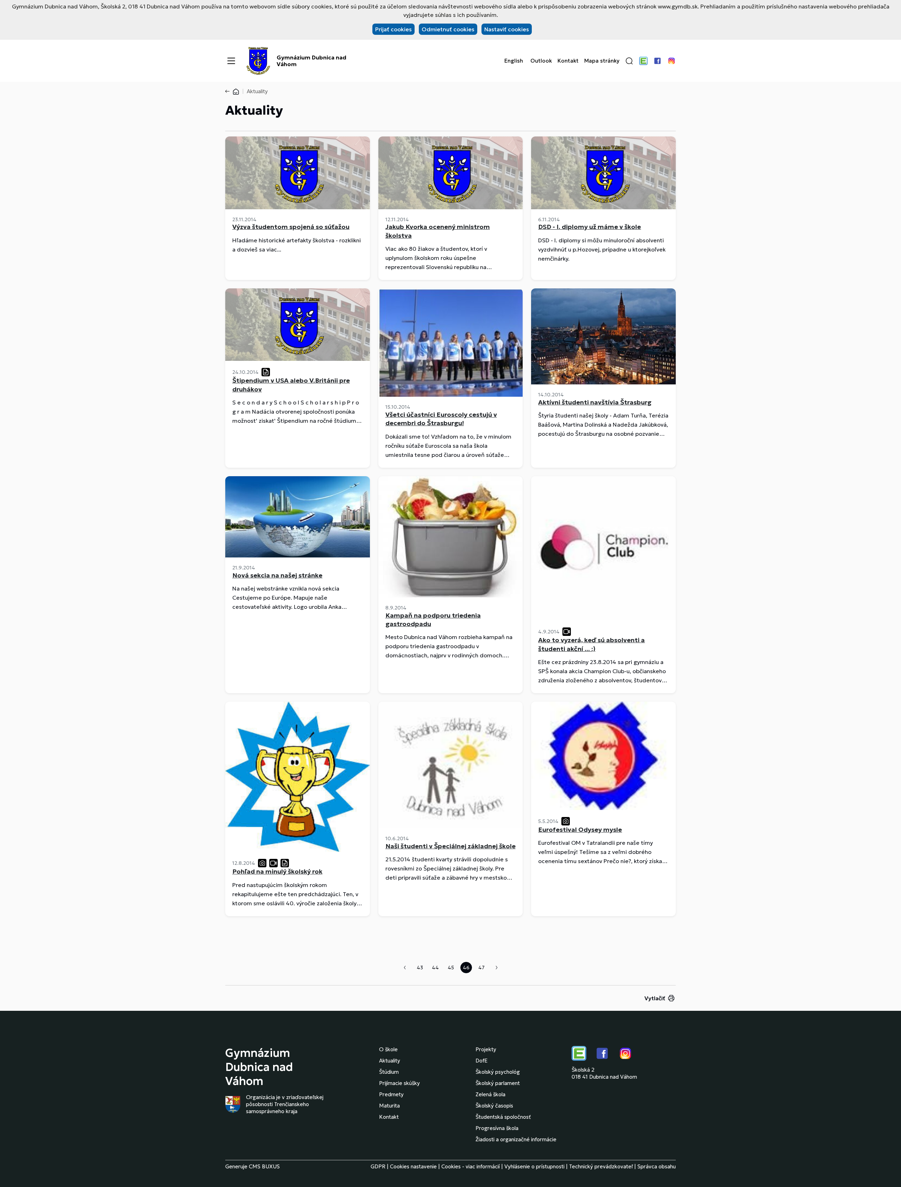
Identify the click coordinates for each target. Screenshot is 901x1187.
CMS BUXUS (264, 1166)
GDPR (378, 1166)
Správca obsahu (656, 1166)
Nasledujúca (496, 967)
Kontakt (568, 61)
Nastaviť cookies (506, 29)
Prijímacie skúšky (399, 1083)
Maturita (389, 1105)
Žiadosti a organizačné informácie (515, 1139)
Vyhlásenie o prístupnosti (534, 1166)
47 (481, 967)
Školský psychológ (497, 1071)
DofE (481, 1060)
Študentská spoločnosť (503, 1116)
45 (451, 967)
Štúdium (389, 1071)
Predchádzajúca (404, 967)
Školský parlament (497, 1083)
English (513, 61)
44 (435, 967)
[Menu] (231, 60)
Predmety (391, 1094)
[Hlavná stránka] (235, 91)
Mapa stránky (601, 61)
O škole (388, 1049)
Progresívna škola (496, 1128)
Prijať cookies (393, 29)
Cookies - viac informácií (470, 1166)
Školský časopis (494, 1105)
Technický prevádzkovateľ (601, 1166)
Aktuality (389, 1060)
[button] (629, 61)
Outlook (541, 61)
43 (420, 967)
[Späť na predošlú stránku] (228, 91)
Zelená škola (490, 1094)
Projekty (485, 1049)
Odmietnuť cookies (448, 29)
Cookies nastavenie (413, 1166)
